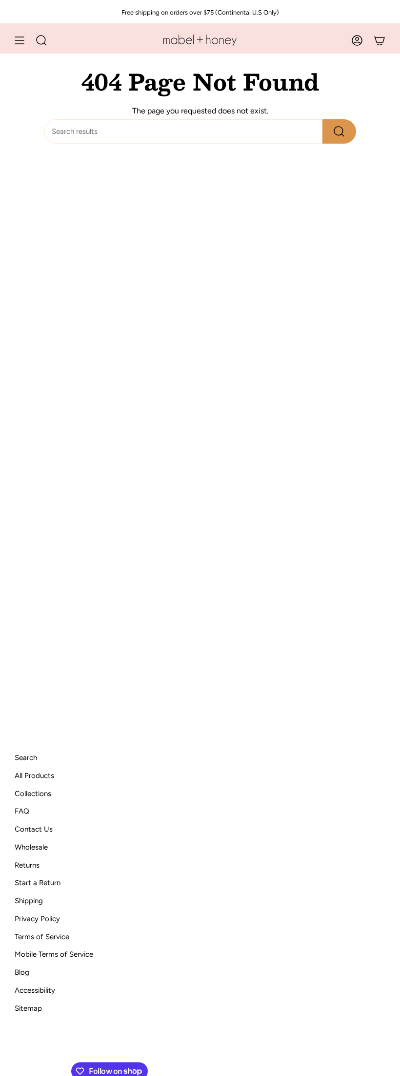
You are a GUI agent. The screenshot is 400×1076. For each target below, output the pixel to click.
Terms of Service (42, 936)
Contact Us (34, 829)
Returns (27, 865)
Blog (22, 972)
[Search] (339, 131)
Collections (33, 793)
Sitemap (28, 1008)
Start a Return (37, 882)
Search (26, 757)
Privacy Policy (37, 918)
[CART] (379, 40)
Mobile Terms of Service (54, 954)
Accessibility (35, 990)
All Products (34, 775)
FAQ (22, 811)
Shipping (29, 900)
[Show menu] (19, 40)
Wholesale (31, 847)
